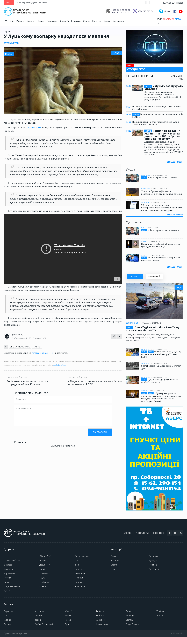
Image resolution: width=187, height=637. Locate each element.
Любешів (99, 611)
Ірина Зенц (17, 334)
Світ (12, 21)
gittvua (167, 11)
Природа (8, 582)
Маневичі (100, 619)
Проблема (44, 582)
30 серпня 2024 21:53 (160, 377)
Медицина (80, 573)
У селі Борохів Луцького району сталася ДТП (161, 367)
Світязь (129, 619)
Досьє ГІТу (44, 564)
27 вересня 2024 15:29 (157, 255)
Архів (159, 19)
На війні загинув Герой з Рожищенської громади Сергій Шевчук (156, 107)
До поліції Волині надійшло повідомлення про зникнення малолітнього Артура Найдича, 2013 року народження (162, 96)
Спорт (107, 21)
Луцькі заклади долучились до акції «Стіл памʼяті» (159, 381)
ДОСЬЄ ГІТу (135, 276)
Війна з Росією (46, 556)
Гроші (78, 560)
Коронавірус (10, 573)
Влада (41, 21)
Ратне (129, 611)
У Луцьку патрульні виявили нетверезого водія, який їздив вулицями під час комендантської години (161, 208)
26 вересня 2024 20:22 (160, 202)
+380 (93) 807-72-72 (121, 12)
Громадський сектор (13, 560)
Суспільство (119, 21)
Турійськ (160, 611)
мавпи (36, 346)
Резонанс (79, 582)
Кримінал (43, 573)
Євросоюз (8, 611)
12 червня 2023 (39, 338)
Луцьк (143, 227)
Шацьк (159, 615)
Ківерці (68, 611)
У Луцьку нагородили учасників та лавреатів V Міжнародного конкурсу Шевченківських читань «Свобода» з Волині (161, 397)
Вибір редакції (154, 276)
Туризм (7, 590)
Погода (7, 577)
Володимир (39, 611)
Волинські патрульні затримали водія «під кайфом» (157, 115)
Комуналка (9, 569)
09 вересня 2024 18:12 (151, 323)
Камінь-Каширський (43, 624)
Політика (96, 21)
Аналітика (168, 19)
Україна (20, 21)
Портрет (79, 577)
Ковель (68, 615)
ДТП (77, 564)
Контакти (142, 533)
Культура (76, 21)
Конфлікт (79, 569)
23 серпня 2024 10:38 (157, 390)
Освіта (86, 21)
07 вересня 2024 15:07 (160, 349)
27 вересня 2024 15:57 (157, 241)
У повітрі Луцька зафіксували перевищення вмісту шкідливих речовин (161, 192)
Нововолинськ (102, 624)
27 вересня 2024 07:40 (160, 188)
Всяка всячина (82, 556)
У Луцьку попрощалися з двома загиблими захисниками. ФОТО (95, 383)
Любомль (100, 615)
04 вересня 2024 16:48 (160, 363)
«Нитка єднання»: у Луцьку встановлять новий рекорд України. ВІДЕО (161, 354)
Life (5, 556)
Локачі (68, 619)
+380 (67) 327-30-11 (147, 11)
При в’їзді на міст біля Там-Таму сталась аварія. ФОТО (152, 329)
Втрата (42, 560)
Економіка (52, 21)
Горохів (38, 615)
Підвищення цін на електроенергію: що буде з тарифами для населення (155, 123)
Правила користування (15, 633)
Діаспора (8, 564)
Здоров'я (64, 21)
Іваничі (37, 619)
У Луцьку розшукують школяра (32, 3)
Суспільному (35, 127)
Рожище (144, 241)
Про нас (158, 533)
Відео (178, 19)
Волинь (31, 21)
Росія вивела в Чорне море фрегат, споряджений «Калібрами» (29, 383)
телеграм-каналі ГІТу (42, 353)
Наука (42, 577)
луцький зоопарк (20, 346)
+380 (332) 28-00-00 (121, 10)
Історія (42, 569)
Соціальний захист (12, 586)
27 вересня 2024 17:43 (160, 175)
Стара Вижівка (133, 624)
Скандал (43, 586)
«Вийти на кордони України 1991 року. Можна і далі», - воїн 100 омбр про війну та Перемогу (162, 135)
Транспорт (80, 586)
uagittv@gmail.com (59, 365)
